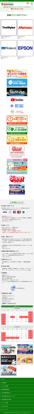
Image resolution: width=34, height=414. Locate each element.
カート (28, 5)
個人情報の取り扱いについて (8, 396)
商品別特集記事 (5, 389)
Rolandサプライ (4, 57)
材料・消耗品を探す (6, 11)
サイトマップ (5, 409)
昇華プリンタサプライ (22, 11)
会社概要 (4, 382)
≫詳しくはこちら (6, 248)
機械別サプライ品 (14, 11)
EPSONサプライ (21, 57)
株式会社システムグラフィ (8, 295)
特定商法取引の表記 (6, 399)
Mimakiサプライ (21, 36)
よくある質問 (5, 386)
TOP (3, 379)
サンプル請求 (5, 403)
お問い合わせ (5, 406)
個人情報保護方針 (20, 288)
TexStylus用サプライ (6, 36)
